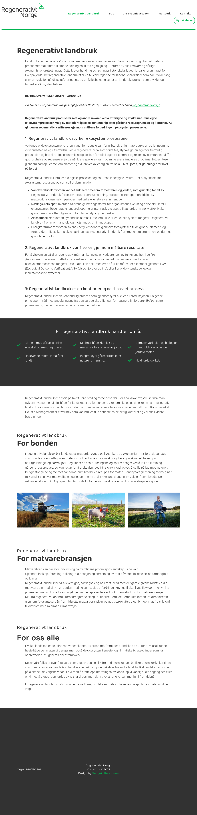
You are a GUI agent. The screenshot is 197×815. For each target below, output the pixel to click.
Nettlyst (97, 773)
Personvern (111, 773)
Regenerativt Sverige (146, 105)
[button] (85, 13)
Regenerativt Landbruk (84, 13)
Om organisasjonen (136, 13)
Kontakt (185, 13)
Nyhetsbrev (184, 21)
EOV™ (113, 13)
